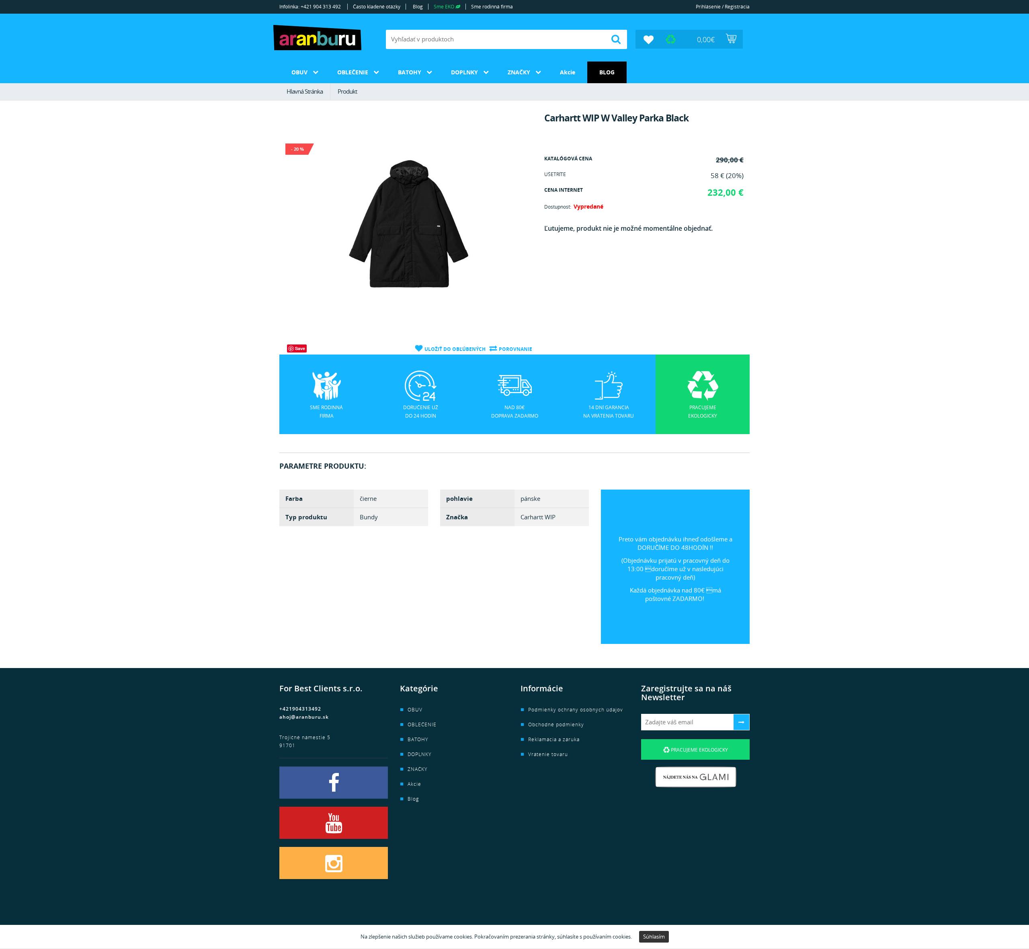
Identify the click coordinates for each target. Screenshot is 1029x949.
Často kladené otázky (376, 7)
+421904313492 (300, 708)
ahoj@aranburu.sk (304, 716)
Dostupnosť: (557, 206)
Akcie (567, 72)
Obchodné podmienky (556, 724)
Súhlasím (654, 936)
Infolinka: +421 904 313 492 (310, 7)
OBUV (299, 72)
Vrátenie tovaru (548, 754)
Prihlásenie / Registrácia (723, 7)
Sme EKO (444, 7)
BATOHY (409, 72)
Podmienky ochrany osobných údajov (575, 709)
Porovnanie (515, 349)
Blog (418, 7)
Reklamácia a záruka (554, 739)
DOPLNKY (464, 72)
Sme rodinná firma (492, 7)
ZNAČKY (519, 72)
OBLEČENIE (352, 72)
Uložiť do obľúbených (455, 349)
